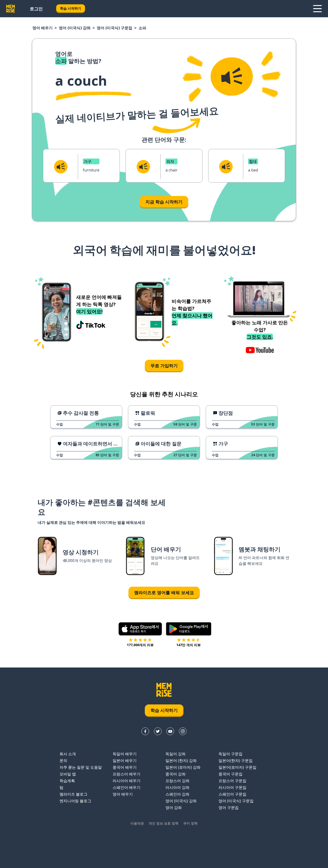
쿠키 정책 (190, 823)
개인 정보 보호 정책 (163, 823)
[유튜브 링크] (170, 731)
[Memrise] (10, 8)
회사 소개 (68, 753)
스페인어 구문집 (232, 794)
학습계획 (67, 780)
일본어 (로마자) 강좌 (182, 767)
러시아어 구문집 (232, 787)
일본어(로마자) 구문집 (237, 767)
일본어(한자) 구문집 (236, 760)
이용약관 (137, 823)
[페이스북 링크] (145, 731)
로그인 (36, 9)
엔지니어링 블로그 (75, 800)
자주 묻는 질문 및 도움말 (81, 767)
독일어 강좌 (175, 753)
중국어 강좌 (175, 774)
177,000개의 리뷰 (140, 645)
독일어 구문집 (231, 753)
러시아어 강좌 (177, 787)
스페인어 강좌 (177, 794)
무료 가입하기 (164, 365)
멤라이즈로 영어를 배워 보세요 (164, 592)
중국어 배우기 (125, 767)
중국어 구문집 (231, 774)
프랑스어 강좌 (177, 780)
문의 (63, 760)
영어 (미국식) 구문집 (114, 27)
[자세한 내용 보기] (317, 8)
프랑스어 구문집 (232, 780)
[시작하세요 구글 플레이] (188, 629)
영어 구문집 (229, 807)
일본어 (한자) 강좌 (181, 760)
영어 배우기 (42, 27)
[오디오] (232, 76)
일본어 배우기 (125, 760)
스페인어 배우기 (126, 787)
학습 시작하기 (70, 8)
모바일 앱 (68, 774)
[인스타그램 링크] (183, 731)
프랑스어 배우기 (126, 774)
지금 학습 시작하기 (164, 202)
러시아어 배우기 (126, 780)
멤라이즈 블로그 (73, 794)
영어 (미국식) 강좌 (75, 27)
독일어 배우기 (125, 753)
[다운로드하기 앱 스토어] (140, 629)
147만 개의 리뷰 (188, 645)
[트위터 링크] (158, 731)
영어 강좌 (173, 807)
